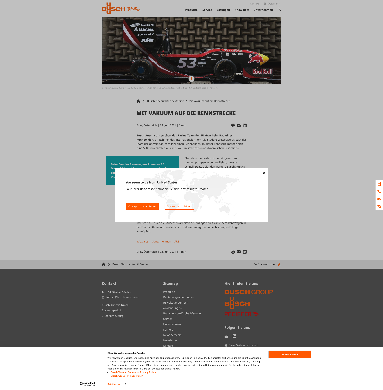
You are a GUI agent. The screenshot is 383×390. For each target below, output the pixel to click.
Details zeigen (114, 384)
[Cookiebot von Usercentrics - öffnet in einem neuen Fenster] (88, 384)
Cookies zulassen (290, 354)
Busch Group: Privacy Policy (127, 376)
